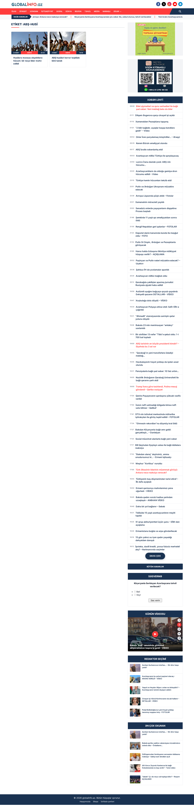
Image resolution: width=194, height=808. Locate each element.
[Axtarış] (180, 11)
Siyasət (23, 11)
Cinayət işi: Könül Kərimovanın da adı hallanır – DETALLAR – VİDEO (160, 700)
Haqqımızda (85, 801)
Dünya (69, 11)
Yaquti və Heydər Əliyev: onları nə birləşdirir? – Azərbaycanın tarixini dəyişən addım (161, 688)
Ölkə (13, 11)
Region (78, 11)
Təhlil (88, 11)
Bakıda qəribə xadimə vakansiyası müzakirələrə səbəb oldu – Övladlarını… (161, 744)
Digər (116, 11)
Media (97, 11)
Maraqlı (106, 11)
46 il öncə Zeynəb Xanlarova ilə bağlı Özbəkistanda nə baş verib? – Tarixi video (158, 766)
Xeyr (138, 595)
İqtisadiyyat (47, 11)
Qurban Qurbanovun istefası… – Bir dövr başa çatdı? (160, 666)
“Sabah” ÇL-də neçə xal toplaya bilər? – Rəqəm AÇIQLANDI (161, 778)
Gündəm (34, 11)
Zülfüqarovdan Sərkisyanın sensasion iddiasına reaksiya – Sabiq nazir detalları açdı (161, 755)
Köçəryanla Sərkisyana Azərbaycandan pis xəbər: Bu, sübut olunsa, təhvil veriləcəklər (69, 17)
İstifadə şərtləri (107, 801)
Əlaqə (95, 801)
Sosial (59, 11)
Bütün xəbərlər (155, 566)
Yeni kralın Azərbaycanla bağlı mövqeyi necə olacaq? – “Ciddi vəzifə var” (147, 17)
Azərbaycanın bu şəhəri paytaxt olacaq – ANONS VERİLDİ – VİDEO (158, 677)
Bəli (138, 591)
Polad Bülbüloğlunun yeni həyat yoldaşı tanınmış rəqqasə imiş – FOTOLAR (158, 711)
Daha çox (155, 556)
